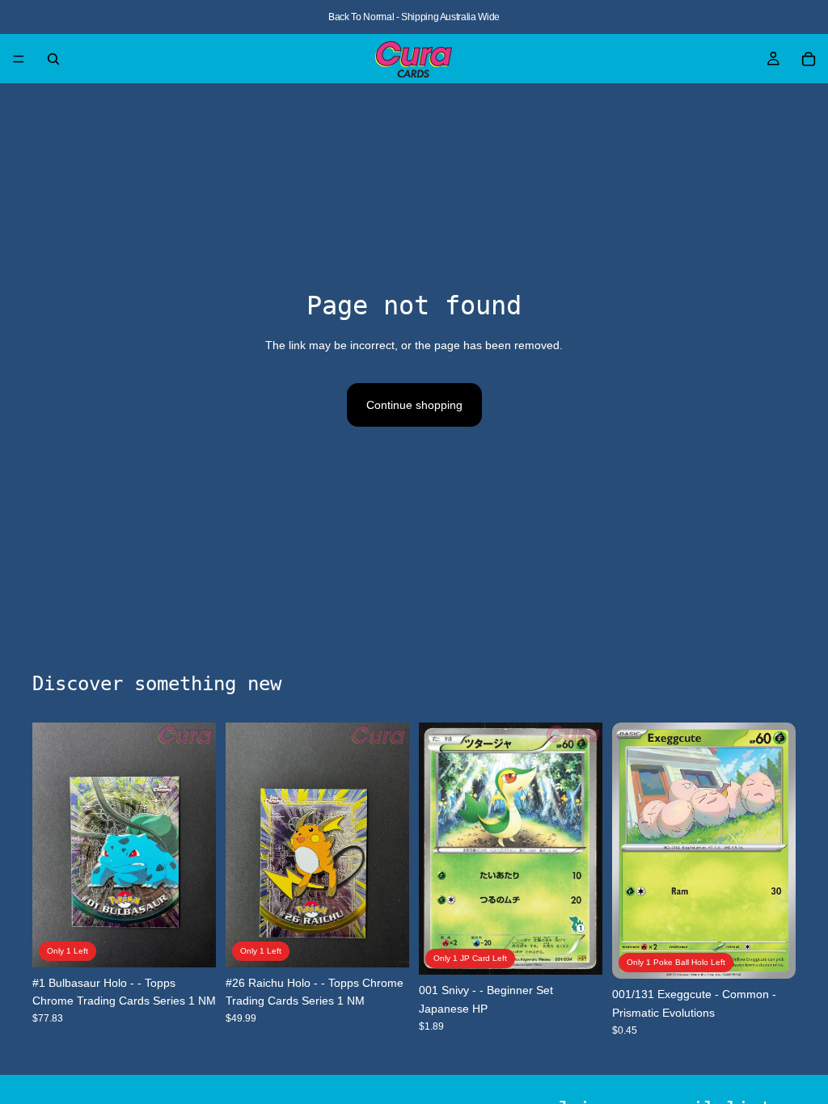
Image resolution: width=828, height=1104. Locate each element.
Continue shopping (414, 404)
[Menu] (18, 59)
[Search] (53, 59)
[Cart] (808, 59)
